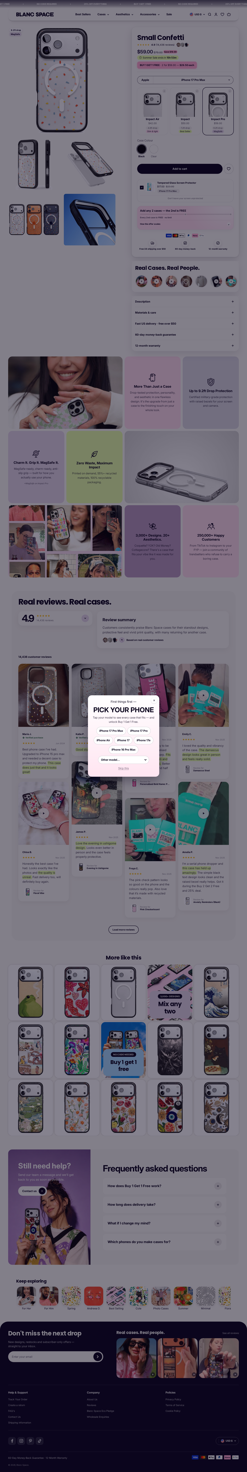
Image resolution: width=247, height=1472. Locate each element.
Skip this (123, 768)
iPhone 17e (143, 740)
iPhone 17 (123, 740)
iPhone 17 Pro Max (111, 730)
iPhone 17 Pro (139, 730)
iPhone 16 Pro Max (123, 749)
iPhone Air (103, 740)
